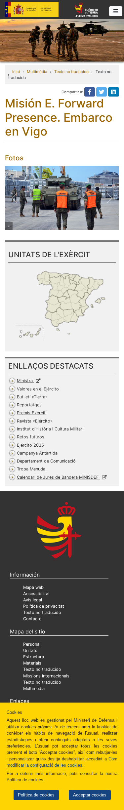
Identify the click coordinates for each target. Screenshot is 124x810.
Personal (31, 644)
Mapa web (33, 587)
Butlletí (31, 396)
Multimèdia (37, 71)
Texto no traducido (71, 71)
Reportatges (29, 404)
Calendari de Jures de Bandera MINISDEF (58, 477)
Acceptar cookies (89, 794)
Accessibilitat (36, 593)
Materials (32, 663)
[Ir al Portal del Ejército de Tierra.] (62, 39)
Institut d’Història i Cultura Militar (49, 428)
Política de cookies (36, 794)
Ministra (25, 380)
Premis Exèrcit (31, 412)
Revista (33, 421)
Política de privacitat (43, 606)
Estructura (33, 656)
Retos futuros (30, 436)
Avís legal (32, 599)
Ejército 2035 (30, 445)
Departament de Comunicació (46, 461)
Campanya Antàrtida (37, 453)
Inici (16, 71)
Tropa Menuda (31, 468)
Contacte (32, 618)
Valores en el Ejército (38, 388)
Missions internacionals (46, 675)
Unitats (30, 650)
